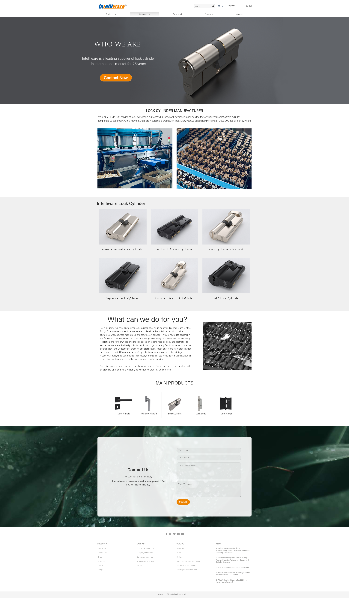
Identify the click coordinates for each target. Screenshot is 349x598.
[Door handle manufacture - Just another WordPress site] (112, 6)
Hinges (100, 557)
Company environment (145, 557)
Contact (239, 14)
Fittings (100, 570)
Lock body (101, 561)
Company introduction (145, 553)
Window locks (102, 553)
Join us (139, 565)
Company (143, 14)
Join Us (221, 6)
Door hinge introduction (145, 548)
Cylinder (100, 565)
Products (110, 14)
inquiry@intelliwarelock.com (187, 570)
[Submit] (212, 6)
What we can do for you (145, 561)
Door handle (101, 548)
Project (208, 14)
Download (177, 14)
